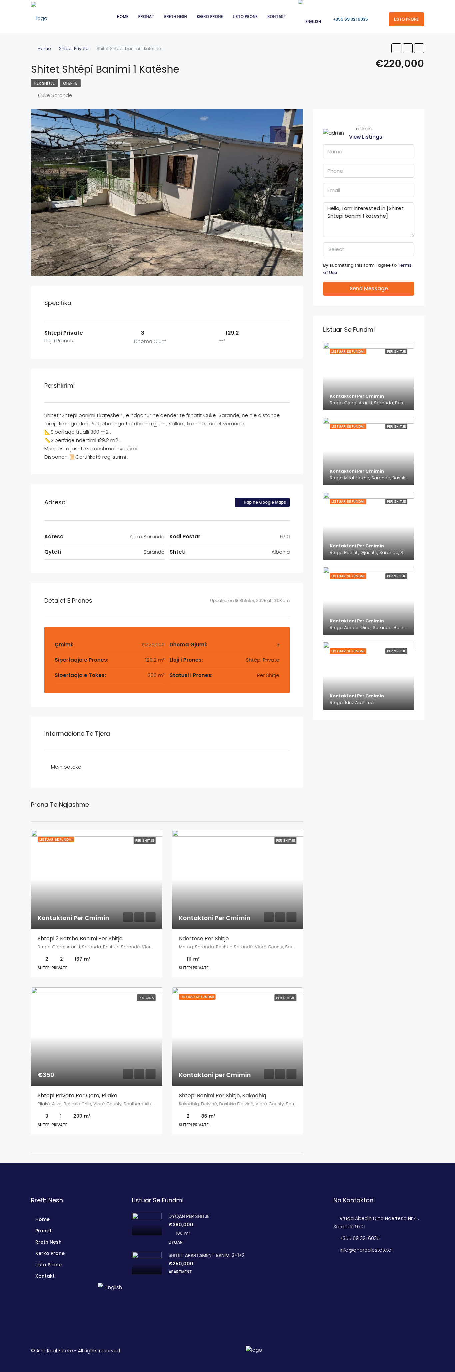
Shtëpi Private (74, 48)
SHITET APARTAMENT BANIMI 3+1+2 (206, 1255)
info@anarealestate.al (366, 1250)
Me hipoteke (66, 766)
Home (122, 16)
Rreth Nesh (175, 16)
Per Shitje (44, 83)
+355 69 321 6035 (350, 19)
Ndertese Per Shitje (204, 938)
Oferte (70, 83)
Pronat (146, 16)
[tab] (278, 134)
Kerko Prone (210, 16)
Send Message (369, 288)
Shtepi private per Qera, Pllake (77, 1095)
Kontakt (276, 16)
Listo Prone (245, 16)
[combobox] (368, 249)
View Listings (365, 136)
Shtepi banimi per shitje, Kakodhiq (222, 1095)
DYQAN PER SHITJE (189, 1216)
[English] (33, 1287)
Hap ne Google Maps (264, 502)
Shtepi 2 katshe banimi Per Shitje (80, 938)
